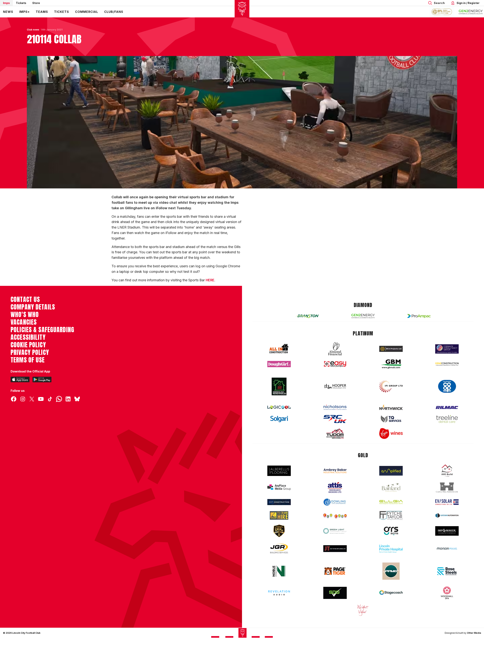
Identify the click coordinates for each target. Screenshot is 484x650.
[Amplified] (391, 471)
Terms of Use (28, 360)
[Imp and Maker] (447, 531)
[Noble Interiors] (279, 571)
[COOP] (447, 386)
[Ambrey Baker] (335, 471)
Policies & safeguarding (42, 330)
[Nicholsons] (335, 407)
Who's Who (25, 315)
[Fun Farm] (335, 515)
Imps (6, 3)
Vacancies (24, 322)
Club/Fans (113, 12)
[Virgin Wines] (391, 433)
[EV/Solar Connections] (447, 502)
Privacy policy (30, 352)
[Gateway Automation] (447, 515)
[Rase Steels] (447, 571)
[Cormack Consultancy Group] (447, 349)
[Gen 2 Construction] (447, 363)
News (8, 12)
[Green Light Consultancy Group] (335, 531)
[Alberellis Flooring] (279, 471)
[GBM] (391, 364)
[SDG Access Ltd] (335, 593)
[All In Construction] (279, 348)
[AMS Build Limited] (447, 471)
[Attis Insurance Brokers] (335, 487)
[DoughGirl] (279, 364)
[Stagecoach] (391, 593)
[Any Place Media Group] (279, 487)
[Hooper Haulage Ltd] (335, 386)
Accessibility (28, 337)
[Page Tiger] (335, 571)
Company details (33, 307)
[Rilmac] (447, 407)
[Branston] (307, 315)
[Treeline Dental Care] (447, 419)
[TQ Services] (391, 419)
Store (36, 3)
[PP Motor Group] (391, 571)
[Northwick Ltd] (391, 407)
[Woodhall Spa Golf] (447, 593)
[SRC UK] (335, 419)
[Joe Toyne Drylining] (335, 548)
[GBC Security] (279, 531)
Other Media (474, 632)
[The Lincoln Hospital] (391, 549)
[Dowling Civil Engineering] (335, 502)
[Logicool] (279, 407)
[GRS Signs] (391, 531)
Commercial (86, 12)
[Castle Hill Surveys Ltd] (447, 487)
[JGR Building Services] (279, 548)
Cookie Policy (28, 345)
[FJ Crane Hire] (279, 515)
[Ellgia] (391, 502)
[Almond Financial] (335, 349)
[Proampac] (419, 316)
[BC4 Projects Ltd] (391, 349)
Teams (42, 12)
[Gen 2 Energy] (363, 316)
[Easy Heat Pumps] (335, 364)
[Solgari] (279, 419)
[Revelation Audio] (279, 593)
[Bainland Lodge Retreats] (391, 487)
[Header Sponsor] (471, 12)
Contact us (25, 299)
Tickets (21, 3)
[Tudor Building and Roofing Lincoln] (335, 433)
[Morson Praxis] (447, 548)
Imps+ (24, 12)
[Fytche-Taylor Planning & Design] (391, 515)
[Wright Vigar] (363, 610)
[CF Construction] (279, 502)
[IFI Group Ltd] (391, 386)
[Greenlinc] (279, 386)
